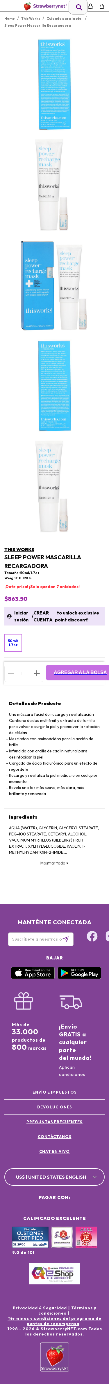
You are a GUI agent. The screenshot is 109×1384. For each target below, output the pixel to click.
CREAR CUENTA (43, 616)
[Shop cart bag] (102, 6)
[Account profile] (90, 6)
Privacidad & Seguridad (40, 1308)
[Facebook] (92, 937)
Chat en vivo (54, 1151)
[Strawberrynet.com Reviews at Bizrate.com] (30, 1246)
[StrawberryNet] (44, 6)
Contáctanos (55, 1136)
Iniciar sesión (21, 616)
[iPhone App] (33, 977)
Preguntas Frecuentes (54, 1121)
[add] (37, 673)
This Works (19, 549)
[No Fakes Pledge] (86, 1243)
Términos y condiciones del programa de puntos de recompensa (54, 1321)
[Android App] (79, 977)
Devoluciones (54, 1107)
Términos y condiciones (67, 1310)
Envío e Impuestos (55, 1092)
